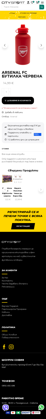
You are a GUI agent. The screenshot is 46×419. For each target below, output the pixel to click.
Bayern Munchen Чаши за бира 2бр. (18, 192)
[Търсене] (41, 7)
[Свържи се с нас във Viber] (5, 407)
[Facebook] (4, 347)
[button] (28, 2)
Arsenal (13, 117)
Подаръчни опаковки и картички (19, 134)
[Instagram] (11, 347)
